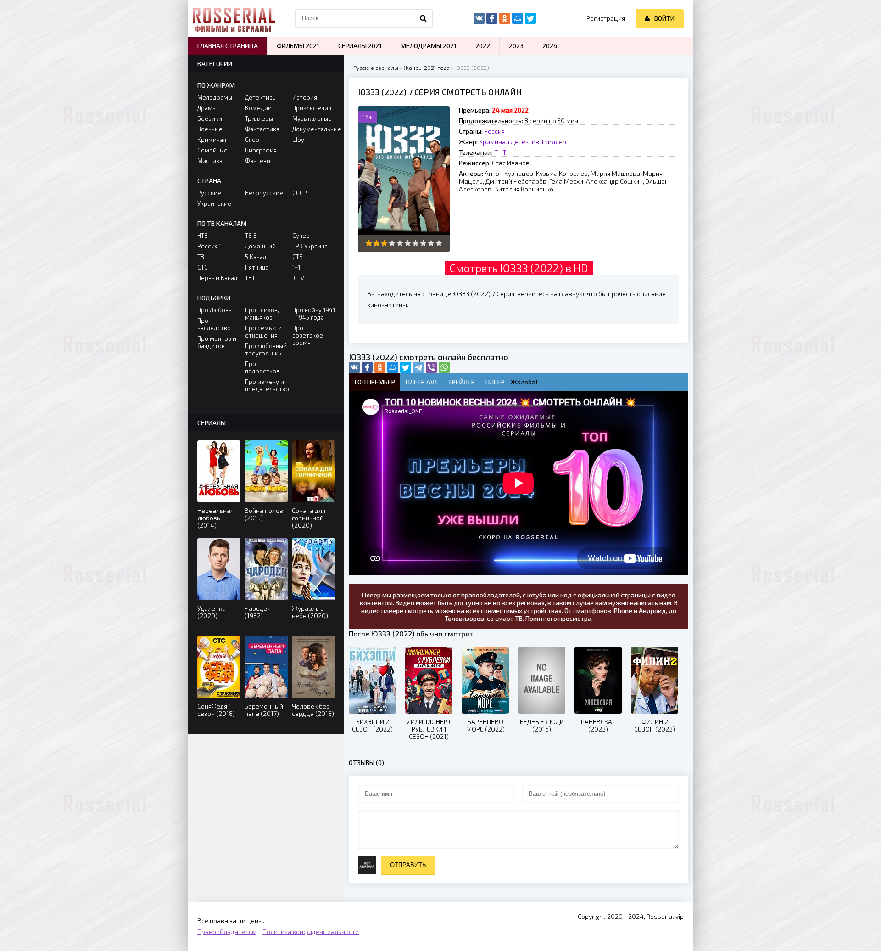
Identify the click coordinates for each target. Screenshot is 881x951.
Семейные (212, 150)
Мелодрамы (214, 97)
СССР (299, 193)
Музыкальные (312, 118)
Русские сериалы (375, 67)
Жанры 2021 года (427, 67)
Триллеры (259, 118)
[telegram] (418, 367)
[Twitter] (405, 367)
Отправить (408, 864)
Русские (209, 193)
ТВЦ (202, 256)
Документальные (313, 129)
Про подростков (262, 367)
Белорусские (264, 193)
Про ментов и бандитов (216, 342)
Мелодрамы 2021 (429, 46)
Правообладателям (226, 931)
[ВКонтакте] (354, 367)
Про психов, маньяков (262, 313)
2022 (482, 46)
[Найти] (423, 18)
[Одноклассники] (379, 367)
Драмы (207, 108)
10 (439, 243)
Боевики (209, 118)
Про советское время (307, 335)
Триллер (553, 142)
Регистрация (605, 18)
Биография (261, 150)
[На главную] (234, 18)
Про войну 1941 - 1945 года (313, 313)
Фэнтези (257, 160)
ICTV (298, 277)
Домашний (260, 246)
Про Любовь (214, 310)
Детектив (525, 142)
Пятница (256, 267)
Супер (301, 235)
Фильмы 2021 (298, 46)
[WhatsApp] (444, 367)
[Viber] (431, 367)
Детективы (261, 97)
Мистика (210, 160)
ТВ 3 (250, 235)
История (304, 97)
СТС (202, 267)
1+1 (296, 267)
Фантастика (262, 129)
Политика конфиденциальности (310, 931)
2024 (550, 46)
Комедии (258, 108)
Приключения (311, 108)
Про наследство (214, 324)
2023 (516, 46)
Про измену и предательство (266, 385)
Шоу (298, 139)
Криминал (494, 142)
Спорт (253, 139)
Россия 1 (209, 246)
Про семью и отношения (263, 331)
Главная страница (227, 46)
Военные (210, 129)
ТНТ (500, 152)
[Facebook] (367, 367)
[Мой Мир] (392, 367)
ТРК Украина (310, 246)
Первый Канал (217, 277)
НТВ (202, 235)
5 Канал (255, 256)
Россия (494, 131)
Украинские (214, 203)
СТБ (297, 256)
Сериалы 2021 (360, 46)
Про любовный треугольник (266, 349)
